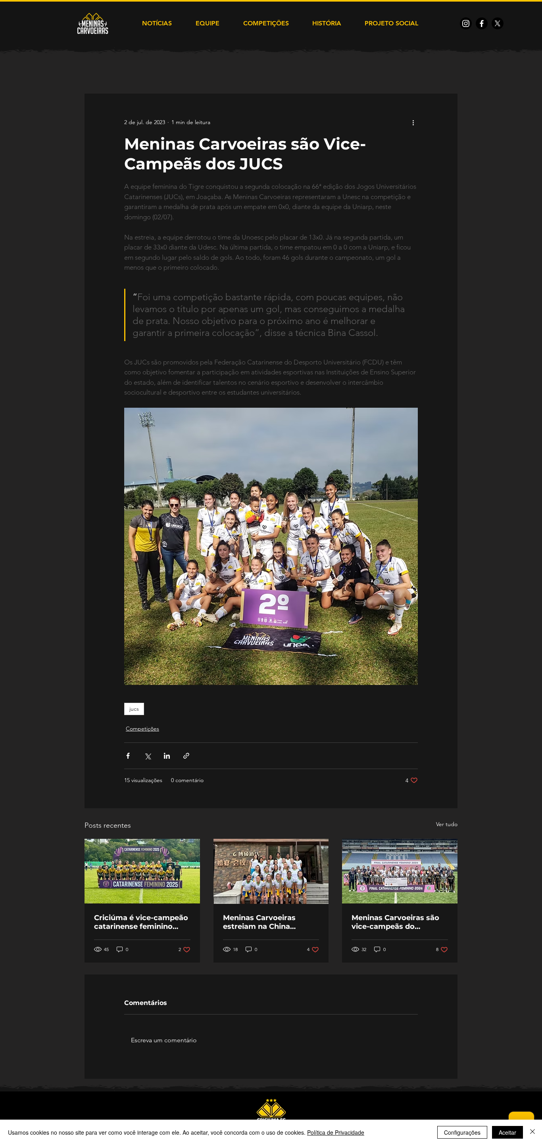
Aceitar (507, 1132)
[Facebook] (482, 23)
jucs (134, 708)
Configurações (462, 1132)
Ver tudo (446, 824)
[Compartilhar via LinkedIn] (167, 755)
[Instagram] (466, 23)
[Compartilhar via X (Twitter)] (147, 755)
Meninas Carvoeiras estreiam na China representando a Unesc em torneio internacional (269, 922)
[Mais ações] (413, 122)
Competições (142, 728)
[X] (498, 23)
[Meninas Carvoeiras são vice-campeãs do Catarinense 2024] (399, 871)
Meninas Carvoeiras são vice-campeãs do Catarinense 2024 (395, 922)
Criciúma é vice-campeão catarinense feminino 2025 (141, 922)
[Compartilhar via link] (186, 755)
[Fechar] (532, 1132)
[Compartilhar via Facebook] (128, 755)
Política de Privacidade (335, 1132)
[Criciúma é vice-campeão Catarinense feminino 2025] (142, 871)
